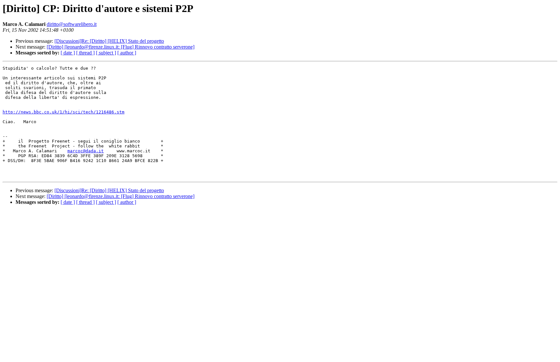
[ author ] (126, 52)
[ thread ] (85, 52)
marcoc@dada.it (85, 150)
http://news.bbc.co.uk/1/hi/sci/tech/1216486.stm (63, 112)
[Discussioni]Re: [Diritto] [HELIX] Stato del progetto (109, 41)
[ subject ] (106, 52)
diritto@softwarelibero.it (72, 24)
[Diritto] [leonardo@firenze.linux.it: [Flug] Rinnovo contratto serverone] (120, 47)
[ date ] (68, 52)
